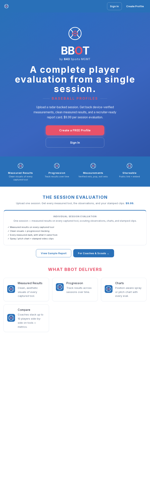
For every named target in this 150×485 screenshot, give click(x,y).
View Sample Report (53, 253)
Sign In (114, 6)
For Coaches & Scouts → (93, 253)
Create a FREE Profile (75, 130)
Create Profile (135, 6)
